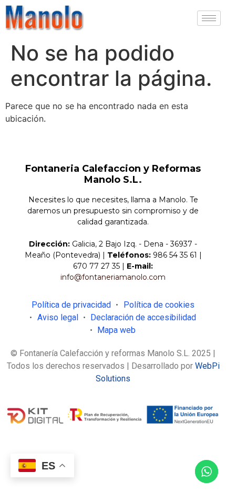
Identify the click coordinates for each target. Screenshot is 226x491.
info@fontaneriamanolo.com (113, 277)
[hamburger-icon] (209, 18)
